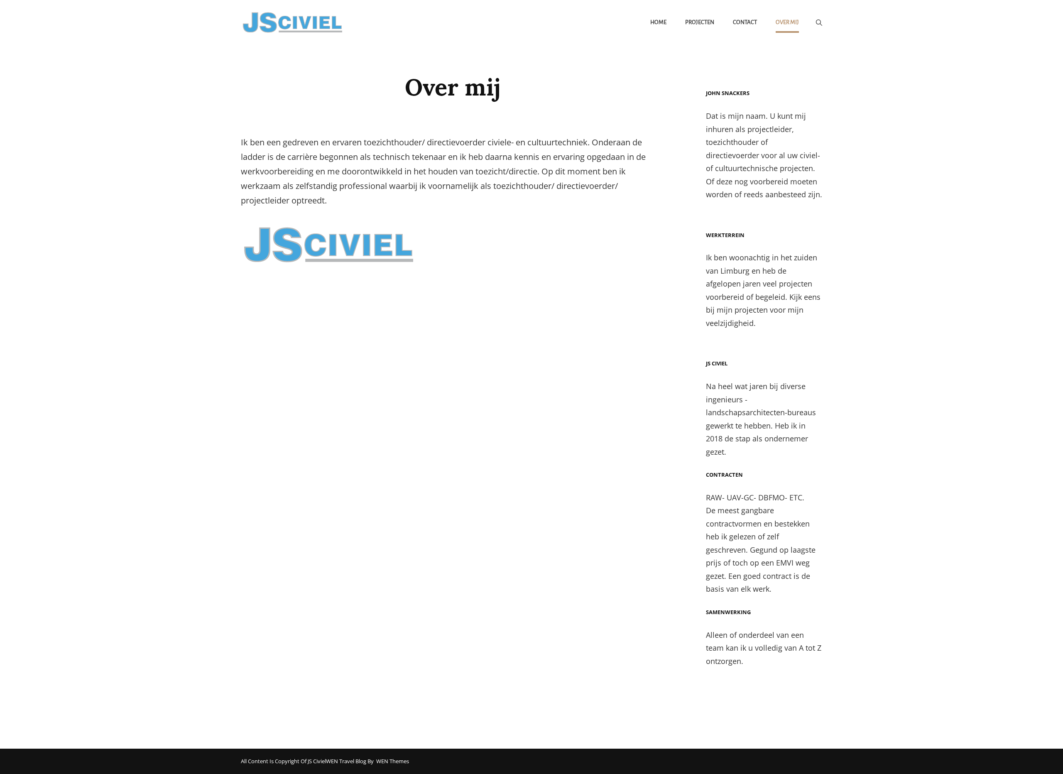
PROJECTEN (699, 22)
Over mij (787, 22)
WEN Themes (392, 761)
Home (658, 22)
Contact (745, 22)
